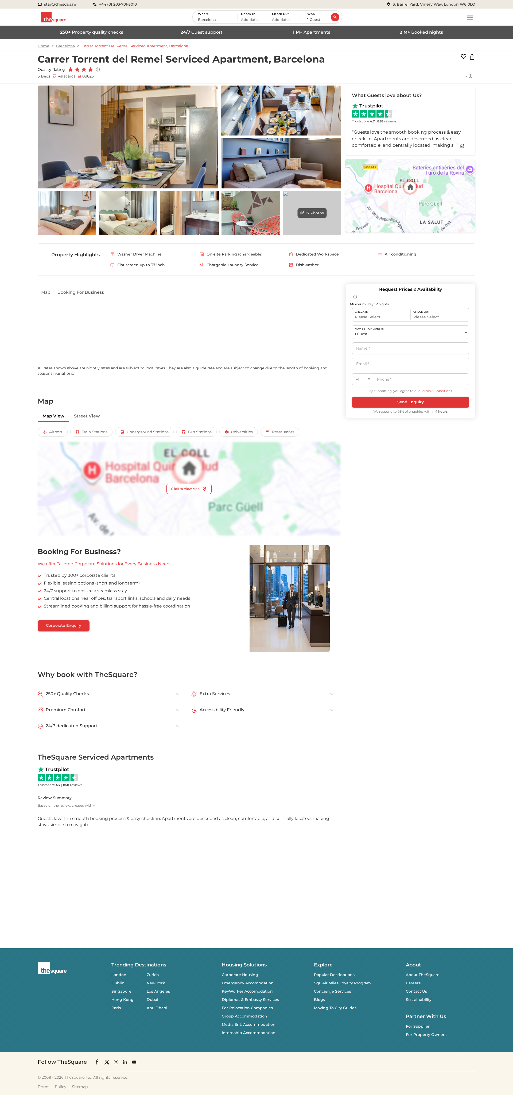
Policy (60, 1086)
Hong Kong (122, 999)
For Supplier (418, 1026)
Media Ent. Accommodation (248, 1024)
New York (156, 983)
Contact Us (416, 991)
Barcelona (65, 46)
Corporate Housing (240, 974)
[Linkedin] (125, 1062)
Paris (116, 1007)
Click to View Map (185, 489)
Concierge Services (332, 991)
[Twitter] (107, 1062)
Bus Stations (200, 432)
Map (45, 292)
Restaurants (283, 432)
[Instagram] (116, 1062)
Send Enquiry (410, 402)
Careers (413, 983)
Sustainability (419, 999)
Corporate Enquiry (63, 625)
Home (43, 46)
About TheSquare (423, 974)
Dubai (152, 999)
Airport (56, 432)
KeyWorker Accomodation (247, 991)
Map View (53, 416)
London (118, 974)
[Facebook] (97, 1062)
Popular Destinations (334, 974)
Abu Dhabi (157, 1007)
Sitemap (80, 1086)
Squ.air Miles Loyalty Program (342, 983)
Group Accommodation (244, 1016)
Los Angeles (158, 991)
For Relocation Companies (247, 1007)
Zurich (153, 974)
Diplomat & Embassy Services (250, 999)
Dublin (118, 983)
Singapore (121, 991)
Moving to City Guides (335, 1007)
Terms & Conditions (436, 391)
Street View (87, 416)
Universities (242, 432)
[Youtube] (134, 1062)
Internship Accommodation (248, 1032)
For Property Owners (426, 1034)
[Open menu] (470, 17)
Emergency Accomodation (248, 983)
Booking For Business (80, 292)
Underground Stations (148, 432)
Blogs (319, 999)
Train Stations (94, 432)
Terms (43, 1086)
